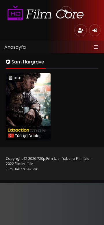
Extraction (18, 130)
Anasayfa (15, 47)
